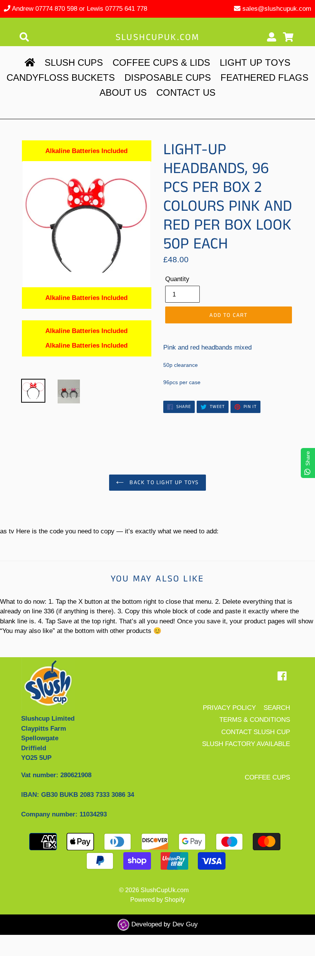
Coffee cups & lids (161, 62)
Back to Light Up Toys (163, 482)
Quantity (177, 279)
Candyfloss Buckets (61, 77)
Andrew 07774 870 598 (44, 8)
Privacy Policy (229, 707)
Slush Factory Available (246, 744)
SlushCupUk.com (158, 37)
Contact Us (186, 92)
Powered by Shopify (157, 899)
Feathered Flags (264, 77)
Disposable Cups (167, 77)
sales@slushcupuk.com (276, 8)
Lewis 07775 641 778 (117, 8)
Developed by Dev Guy (163, 924)
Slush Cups (74, 62)
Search (277, 707)
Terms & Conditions (254, 719)
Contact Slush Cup (255, 732)
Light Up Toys (255, 62)
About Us (123, 92)
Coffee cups (267, 777)
